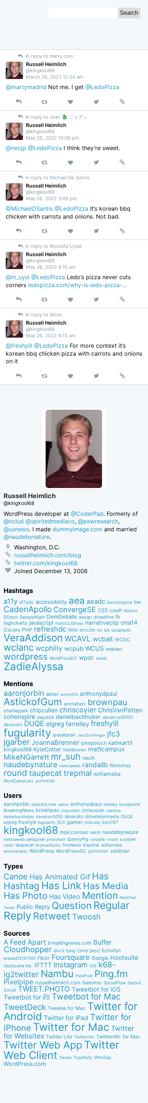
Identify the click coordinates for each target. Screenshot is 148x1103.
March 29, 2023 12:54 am (54, 77)
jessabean (64, 735)
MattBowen (74, 749)
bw (137, 602)
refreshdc (50, 629)
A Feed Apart (25, 942)
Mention (100, 895)
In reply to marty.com (48, 56)
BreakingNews (19, 810)
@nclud (14, 521)
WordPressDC (63, 658)
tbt (99, 630)
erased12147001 (20, 958)
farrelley (77, 724)
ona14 (129, 622)
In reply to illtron (43, 314)
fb (117, 617)
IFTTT (43, 965)
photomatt (56, 839)
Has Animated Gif (59, 876)
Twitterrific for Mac (118, 1037)
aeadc (96, 601)
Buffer (102, 942)
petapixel (36, 839)
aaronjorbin (24, 693)
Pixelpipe (18, 981)
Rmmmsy (120, 765)
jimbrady (92, 822)
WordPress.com (25, 1063)
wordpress (26, 656)
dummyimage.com (77, 529)
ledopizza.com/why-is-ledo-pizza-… (77, 285)
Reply (17, 915)
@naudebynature (27, 536)
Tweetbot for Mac (86, 997)
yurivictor (45, 780)
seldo (9, 845)
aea (77, 600)
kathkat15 (120, 743)
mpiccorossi (74, 832)
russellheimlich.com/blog (47, 555)
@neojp (16, 147)
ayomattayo (75, 703)
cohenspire (19, 716)
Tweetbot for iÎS (27, 997)
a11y (11, 601)
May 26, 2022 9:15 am (50, 267)
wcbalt (103, 639)
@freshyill (19, 345)
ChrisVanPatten (120, 710)
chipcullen (43, 710)
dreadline (104, 617)
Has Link (61, 885)
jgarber (17, 742)
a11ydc (26, 602)
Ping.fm (111, 973)
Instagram (71, 964)
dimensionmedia (102, 816)
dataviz (130, 610)
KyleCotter (47, 749)
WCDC (122, 639)
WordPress (41, 851)
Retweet (51, 916)
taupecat (45, 773)
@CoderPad (87, 513)
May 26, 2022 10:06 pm (52, 138)
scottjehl (128, 839)
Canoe (16, 876)
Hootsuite (124, 957)
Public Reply (33, 906)
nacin (88, 758)
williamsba (107, 773)
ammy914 (69, 694)
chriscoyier (77, 710)
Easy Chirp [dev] (83, 950)
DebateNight (32, 617)
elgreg (55, 724)
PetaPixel (84, 976)
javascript (41, 623)
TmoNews (71, 845)
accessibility (51, 602)
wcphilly (49, 648)
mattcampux (106, 749)
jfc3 (113, 733)
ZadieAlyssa (34, 666)
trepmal (78, 773)
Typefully (83, 1057)
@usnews (16, 529)
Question (72, 905)
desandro (13, 724)
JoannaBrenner (55, 742)
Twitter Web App (43, 1045)
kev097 (110, 822)
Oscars (12, 630)
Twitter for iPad (66, 1017)
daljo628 (45, 717)
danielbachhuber (78, 716)
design (85, 617)
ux (107, 630)
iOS (93, 965)
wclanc (19, 647)
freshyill (105, 723)
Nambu (57, 974)
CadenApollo (28, 609)
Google (100, 958)
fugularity (27, 732)
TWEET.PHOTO (44, 988)
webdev (114, 649)
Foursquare (71, 957)
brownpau (107, 702)
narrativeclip (102, 622)
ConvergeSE (75, 609)
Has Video (64, 896)
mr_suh (65, 756)
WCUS (94, 648)
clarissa (113, 810)
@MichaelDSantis (29, 208)
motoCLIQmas (69, 623)
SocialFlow (114, 982)
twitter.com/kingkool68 (46, 563)
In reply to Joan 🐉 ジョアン (56, 117)
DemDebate (62, 617)
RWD (73, 630)
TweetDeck (25, 1007)
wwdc (101, 658)
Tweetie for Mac (66, 1008)
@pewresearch (98, 521)
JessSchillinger (91, 735)
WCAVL (78, 638)
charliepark (16, 710)
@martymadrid (26, 87)
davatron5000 (117, 717)
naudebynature (30, 764)
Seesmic (92, 982)
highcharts (15, 623)
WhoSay (102, 1057)
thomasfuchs (48, 845)
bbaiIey (110, 804)
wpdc (86, 657)
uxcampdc (121, 630)
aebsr (52, 694)
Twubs (65, 1057)
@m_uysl (17, 277)
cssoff (116, 610)
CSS (103, 610)
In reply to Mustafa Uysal (53, 246)
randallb (95, 765)
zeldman (120, 851)
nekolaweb (69, 765)
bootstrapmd (119, 602)
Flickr (43, 958)
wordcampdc (16, 851)
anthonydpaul (98, 693)
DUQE (34, 723)
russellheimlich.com (57, 982)
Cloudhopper (28, 949)
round (15, 773)
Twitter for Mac (71, 1027)
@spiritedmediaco (50, 521)
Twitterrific (84, 1037)
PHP (27, 630)
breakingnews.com (70, 943)
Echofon (111, 950)
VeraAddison (33, 638)
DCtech (11, 617)
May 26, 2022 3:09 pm (51, 198)
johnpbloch (94, 743)
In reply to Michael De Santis (56, 177)
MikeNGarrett (26, 757)
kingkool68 (18, 749)
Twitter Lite (59, 1037)
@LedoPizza (102, 87)
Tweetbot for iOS (96, 989)
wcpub (73, 648)
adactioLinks (43, 804)
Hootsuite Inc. (18, 965)
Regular (111, 905)
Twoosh (86, 916)
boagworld (129, 804)
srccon (87, 630)
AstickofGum (33, 701)
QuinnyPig (77, 839)
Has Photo (25, 895)
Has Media (105, 885)
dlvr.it (59, 950)
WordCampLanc (19, 780)
